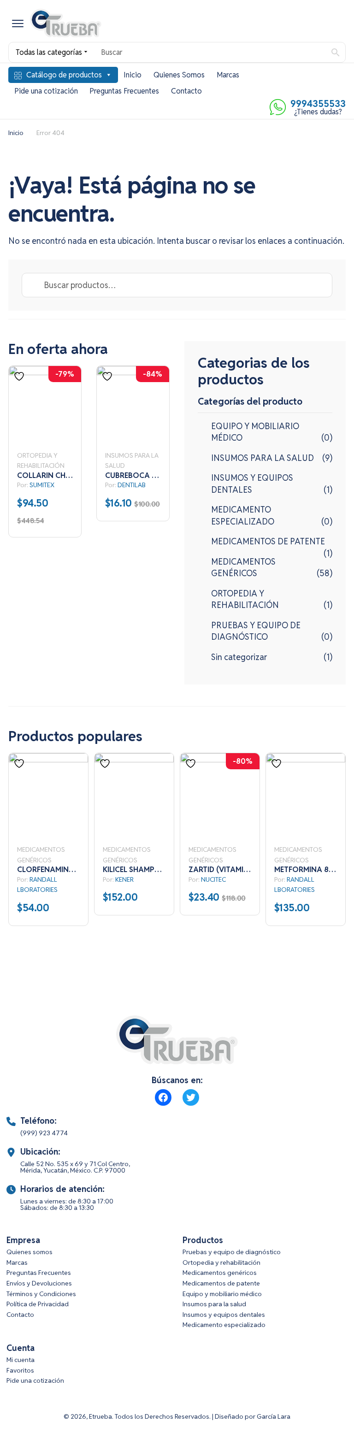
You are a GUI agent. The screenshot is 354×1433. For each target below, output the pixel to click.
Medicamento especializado (224, 1325)
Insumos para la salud (214, 1304)
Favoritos (20, 1370)
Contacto (186, 91)
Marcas (228, 75)
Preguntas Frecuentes (124, 91)
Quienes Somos (179, 75)
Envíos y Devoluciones (39, 1283)
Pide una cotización (46, 91)
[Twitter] (191, 1097)
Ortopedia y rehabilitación (221, 1262)
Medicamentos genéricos (220, 1272)
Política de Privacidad (37, 1304)
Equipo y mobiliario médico (222, 1294)
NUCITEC (213, 879)
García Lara (273, 1416)
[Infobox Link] (177, 1132)
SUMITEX (42, 485)
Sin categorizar (239, 657)
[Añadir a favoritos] (20, 376)
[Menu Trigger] (17, 23)
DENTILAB (132, 485)
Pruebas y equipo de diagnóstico (232, 1252)
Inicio (133, 75)
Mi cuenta (20, 1360)
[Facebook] (163, 1097)
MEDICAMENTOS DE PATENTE (268, 541)
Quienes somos (29, 1252)
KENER (124, 879)
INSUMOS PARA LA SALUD (262, 458)
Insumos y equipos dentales (224, 1314)
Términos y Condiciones (41, 1294)
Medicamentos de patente (221, 1283)
